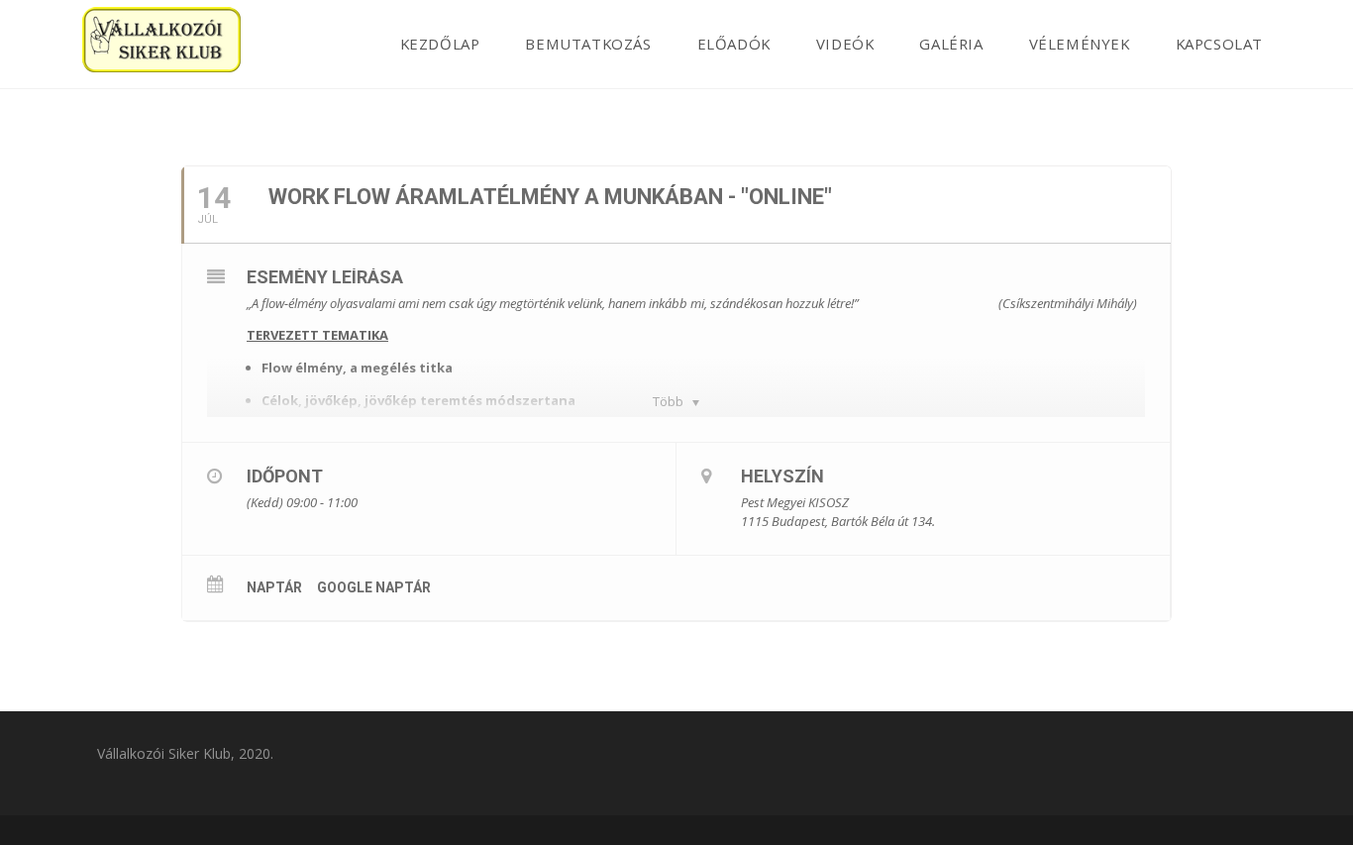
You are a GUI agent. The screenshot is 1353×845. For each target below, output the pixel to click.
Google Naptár (374, 587)
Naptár (274, 587)
